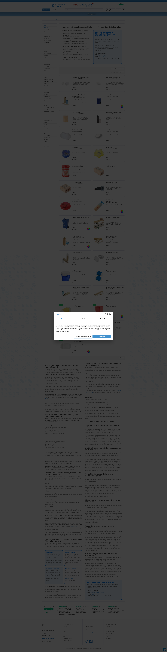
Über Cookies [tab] (103, 318)
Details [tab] (83, 318)
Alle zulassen (102, 336)
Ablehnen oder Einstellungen (82, 336)
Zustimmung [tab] (64, 318)
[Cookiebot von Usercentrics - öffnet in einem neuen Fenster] (105, 314)
